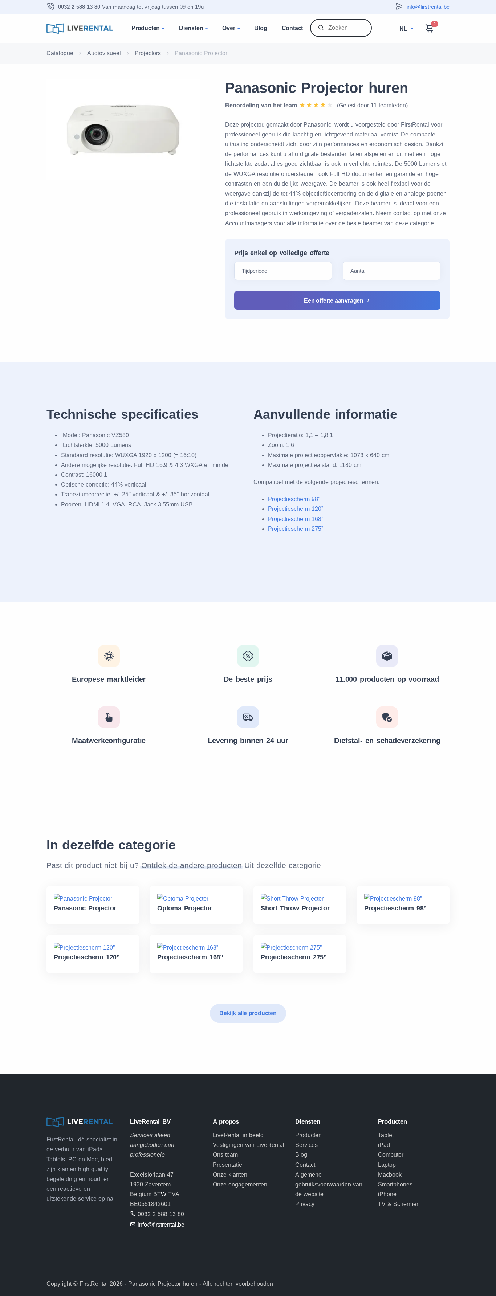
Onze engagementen (240, 1184)
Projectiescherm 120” (295, 509)
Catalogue (59, 53)
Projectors (148, 53)
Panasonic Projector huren (316, 88)
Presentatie (227, 1165)
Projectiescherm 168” (295, 519)
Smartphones (395, 1184)
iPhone (387, 1194)
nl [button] (404, 29)
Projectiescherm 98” (294, 499)
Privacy (304, 1204)
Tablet (386, 1135)
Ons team (225, 1155)
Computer (390, 1155)
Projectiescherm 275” (295, 529)
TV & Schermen (399, 1204)
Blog (260, 28)
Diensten (191, 28)
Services (306, 1145)
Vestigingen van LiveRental (248, 1145)
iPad (384, 1145)
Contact (292, 28)
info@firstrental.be (428, 7)
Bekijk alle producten (248, 1013)
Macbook (390, 1175)
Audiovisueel (104, 53)
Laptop (387, 1165)
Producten (145, 28)
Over (228, 28)
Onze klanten (230, 1175)
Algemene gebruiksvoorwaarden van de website (328, 1184)
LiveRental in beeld (238, 1135)
